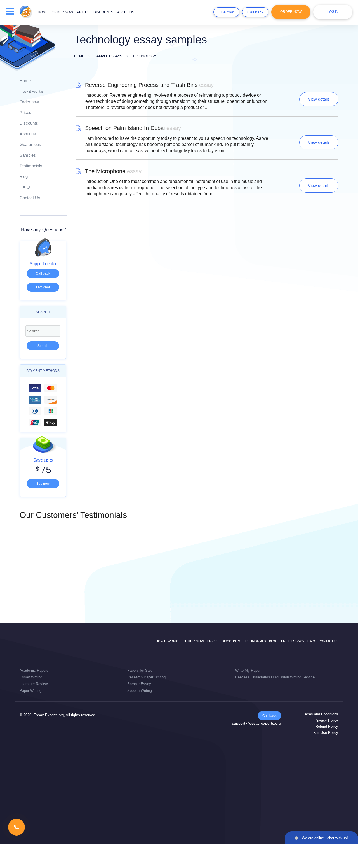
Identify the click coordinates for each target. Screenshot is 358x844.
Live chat (226, 12)
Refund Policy (326, 726)
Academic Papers (34, 670)
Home (43, 12)
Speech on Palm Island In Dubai (133, 128)
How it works (31, 91)
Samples (28, 155)
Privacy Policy (326, 720)
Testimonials (31, 165)
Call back (255, 12)
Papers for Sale (139, 670)
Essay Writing (31, 677)
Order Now (291, 12)
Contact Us (30, 197)
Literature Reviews (35, 684)
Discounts (103, 12)
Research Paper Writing (146, 677)
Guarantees (30, 144)
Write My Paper (247, 670)
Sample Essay (139, 684)
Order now (62, 12)
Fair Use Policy (325, 733)
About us (125, 12)
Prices (83, 12)
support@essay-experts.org (256, 723)
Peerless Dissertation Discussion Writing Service (275, 677)
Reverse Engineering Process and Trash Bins (149, 85)
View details (319, 99)
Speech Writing (139, 690)
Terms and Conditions (320, 714)
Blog (24, 176)
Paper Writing (30, 690)
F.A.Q (25, 187)
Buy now (43, 484)
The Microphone (113, 171)
